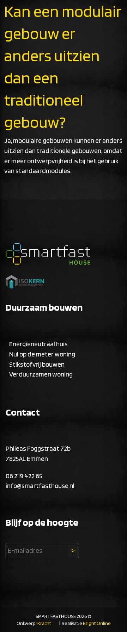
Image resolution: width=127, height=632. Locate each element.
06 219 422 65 (24, 476)
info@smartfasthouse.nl (40, 486)
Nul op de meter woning (42, 354)
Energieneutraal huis (38, 344)
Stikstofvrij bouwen (37, 364)
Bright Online (97, 623)
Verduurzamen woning (41, 374)
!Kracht (43, 623)
